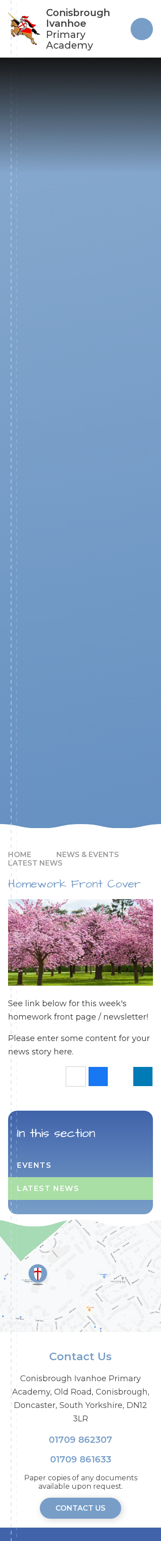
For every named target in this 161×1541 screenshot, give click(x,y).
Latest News (35, 863)
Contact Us (80, 1508)
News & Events (87, 854)
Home (19, 854)
